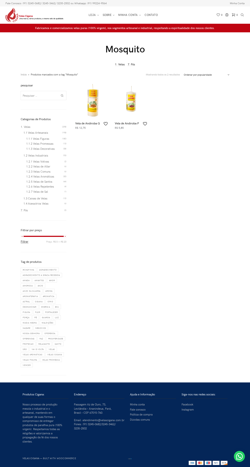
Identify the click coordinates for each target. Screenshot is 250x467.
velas (52, 349)
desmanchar (29, 307)
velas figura (30, 360)
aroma (49, 291)
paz (41, 338)
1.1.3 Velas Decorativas (40, 148)
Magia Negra (30, 322)
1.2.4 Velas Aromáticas (40, 176)
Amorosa (28, 285)
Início (24, 74)
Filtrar (24, 241)
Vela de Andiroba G (87, 123)
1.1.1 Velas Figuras (37, 138)
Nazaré (26, 328)
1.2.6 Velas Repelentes (40, 186)
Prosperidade (55, 338)
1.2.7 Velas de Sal (37, 191)
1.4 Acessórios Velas (35, 203)
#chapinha (28, 269)
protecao (28, 344)
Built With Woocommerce (59, 458)
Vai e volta (38, 349)
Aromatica (48, 296)
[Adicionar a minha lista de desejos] (106, 123)
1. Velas (120, 64)
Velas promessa (51, 360)
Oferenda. (50, 333)
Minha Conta (237, 3)
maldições (47, 322)
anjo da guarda (31, 291)
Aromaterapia (30, 296)
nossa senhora (31, 333)
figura (26, 312)
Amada (26, 280)
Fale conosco (137, 409)
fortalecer (51, 312)
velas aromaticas (32, 354)
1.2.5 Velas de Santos (39, 181)
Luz (57, 317)
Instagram (188, 409)
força (26, 317)
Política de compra (141, 414)
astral (26, 301)
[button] (239, 456)
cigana (39, 301)
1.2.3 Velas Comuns (38, 171)
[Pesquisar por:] (43, 95)
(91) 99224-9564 (97, 3)
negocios (40, 328)
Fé (35, 317)
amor (52, 280)
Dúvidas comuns (140, 419)
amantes (39, 280)
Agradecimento (48, 269)
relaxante (44, 344)
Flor (37, 312)
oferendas (29, 338)
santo (58, 344)
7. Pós (131, 64)
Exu (57, 307)
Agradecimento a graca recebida (41, 275)
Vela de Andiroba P (127, 123)
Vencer (27, 365)
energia (45, 307)
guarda (46, 317)
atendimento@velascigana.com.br (103, 420)
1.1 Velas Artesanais (35, 132)
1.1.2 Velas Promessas (39, 143)
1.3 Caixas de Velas (35, 198)
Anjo (40, 285)
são (25, 349)
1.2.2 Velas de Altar (38, 166)
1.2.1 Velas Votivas (37, 161)
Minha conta (137, 404)
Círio (50, 301)
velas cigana (54, 354)
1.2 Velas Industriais (35, 155)
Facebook (187, 404)
